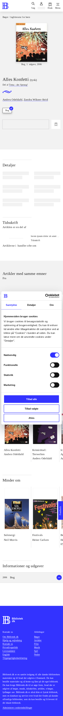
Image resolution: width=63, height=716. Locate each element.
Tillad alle (31, 399)
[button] (31, 577)
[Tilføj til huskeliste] (55, 124)
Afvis (31, 418)
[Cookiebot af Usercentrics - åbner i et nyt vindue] (45, 296)
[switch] (54, 365)
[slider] (31, 47)
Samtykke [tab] (11, 304)
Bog (7, 110)
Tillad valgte (31, 408)
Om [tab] (52, 304)
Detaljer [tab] (31, 304)
